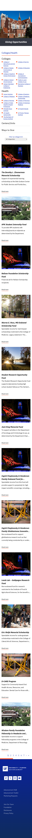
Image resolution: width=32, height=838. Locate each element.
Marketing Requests (11, 796)
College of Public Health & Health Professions (8, 104)
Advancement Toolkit (11, 793)
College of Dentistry (23, 94)
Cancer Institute (8, 94)
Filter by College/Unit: (16, 137)
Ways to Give (8, 130)
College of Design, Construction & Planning (8, 70)
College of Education (24, 68)
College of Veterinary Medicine (24, 104)
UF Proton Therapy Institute (23, 114)
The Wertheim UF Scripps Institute (8, 118)
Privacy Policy (8, 813)
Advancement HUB (10, 790)
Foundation (7, 807)
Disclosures (8, 810)
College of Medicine (9, 96)
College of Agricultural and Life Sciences (9, 63)
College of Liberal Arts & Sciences (8, 81)
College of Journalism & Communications (22, 75)
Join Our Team (9, 804)
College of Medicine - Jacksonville (24, 97)
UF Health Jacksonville (7, 114)
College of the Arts (23, 62)
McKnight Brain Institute (7, 109)
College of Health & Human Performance (9, 75)
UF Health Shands (23, 109)
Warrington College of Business (24, 85)
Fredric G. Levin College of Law (22, 81)
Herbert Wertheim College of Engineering (8, 86)
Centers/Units (8, 123)
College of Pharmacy (24, 100)
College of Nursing (8, 100)
